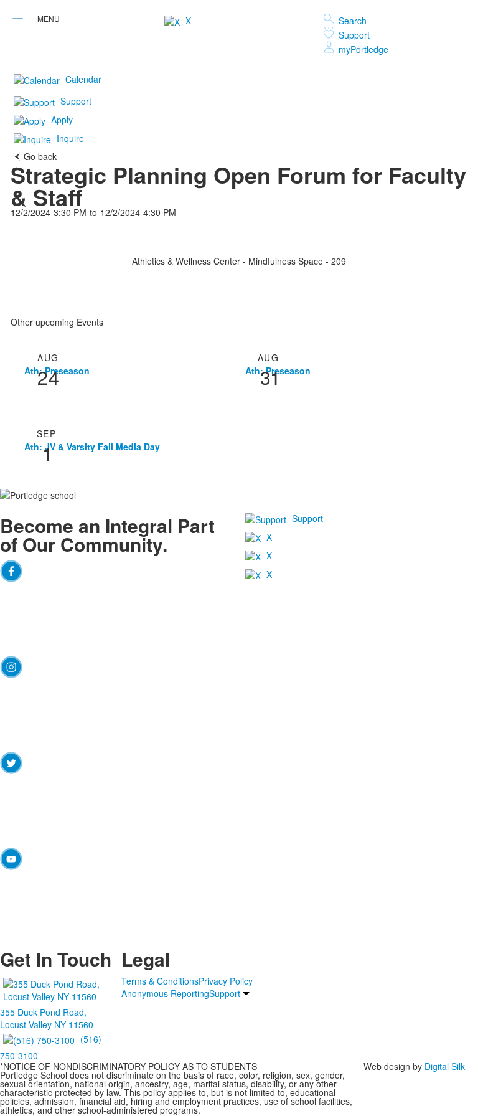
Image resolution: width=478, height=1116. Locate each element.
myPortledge (363, 49)
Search (353, 20)
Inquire (70, 138)
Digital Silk (444, 1066)
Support (354, 35)
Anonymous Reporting (165, 993)
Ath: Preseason (57, 370)
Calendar (83, 79)
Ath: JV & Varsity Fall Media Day (92, 446)
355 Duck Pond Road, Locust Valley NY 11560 (46, 1018)
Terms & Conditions (160, 981)
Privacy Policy (226, 981)
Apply (62, 119)
